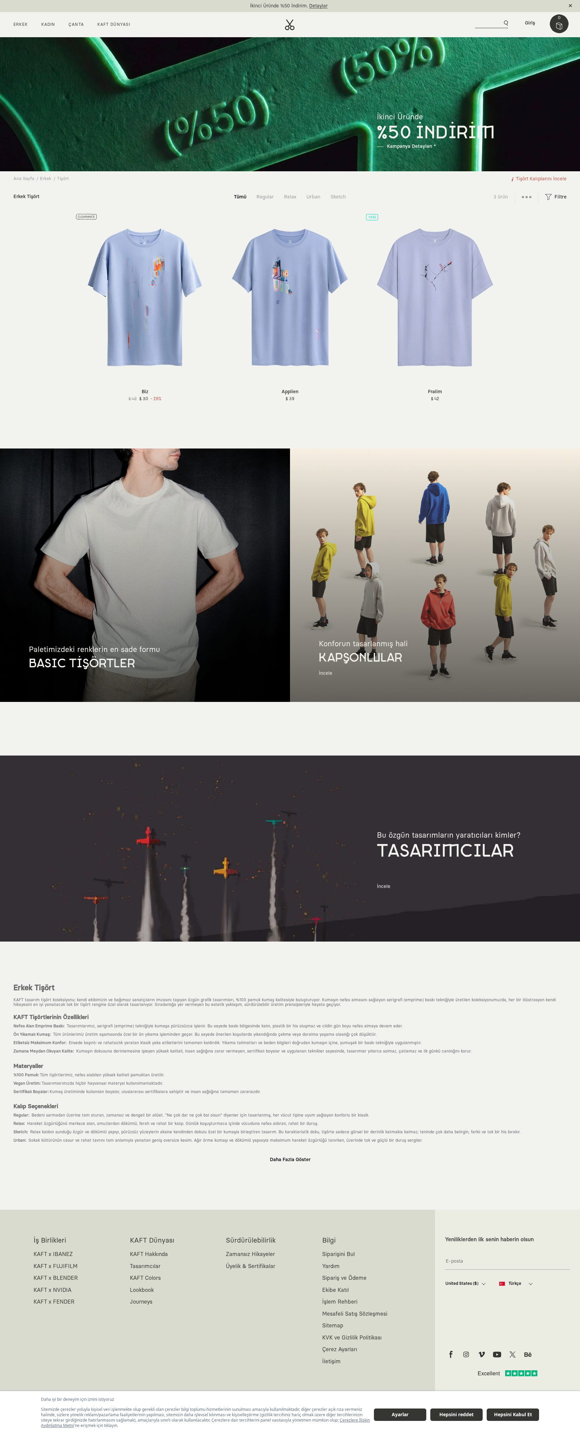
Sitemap (332, 1325)
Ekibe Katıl (335, 1290)
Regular (265, 196)
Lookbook (142, 1290)
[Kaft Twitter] (512, 1354)
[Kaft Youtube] (497, 1354)
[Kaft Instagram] (466, 1354)
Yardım (331, 1266)
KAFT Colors (145, 1278)
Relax (290, 196)
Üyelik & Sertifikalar (250, 1266)
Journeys (141, 1302)
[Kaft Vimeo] (481, 1354)
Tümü (240, 196)
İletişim (331, 1361)
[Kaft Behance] (528, 1354)
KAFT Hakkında (149, 1254)
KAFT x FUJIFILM (56, 1266)
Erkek (45, 179)
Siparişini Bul (338, 1254)
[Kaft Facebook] (450, 1354)
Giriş (530, 23)
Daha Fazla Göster (290, 1159)
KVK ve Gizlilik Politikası (352, 1337)
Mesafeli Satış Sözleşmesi (354, 1314)
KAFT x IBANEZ (53, 1254)
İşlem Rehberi (339, 1302)
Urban (313, 196)
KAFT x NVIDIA (52, 1290)
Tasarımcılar (145, 1266)
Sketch (338, 196)
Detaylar (318, 6)
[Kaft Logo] (290, 24)
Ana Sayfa (23, 179)
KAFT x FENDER (54, 1302)
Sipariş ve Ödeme (344, 1278)
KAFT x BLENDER (56, 1278)
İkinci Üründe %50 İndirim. (279, 6)
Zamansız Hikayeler (250, 1254)
